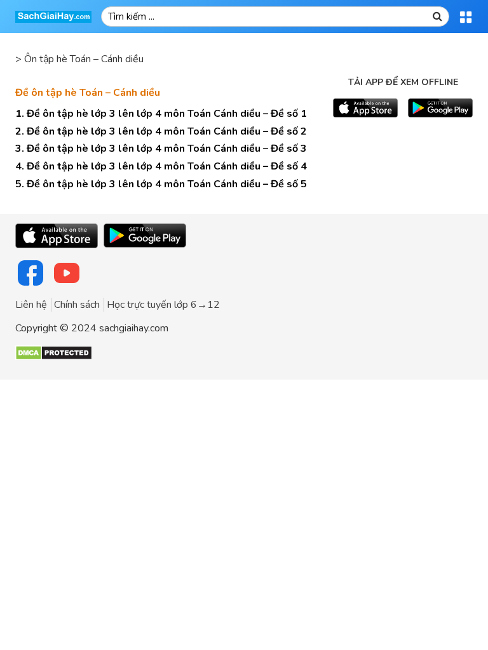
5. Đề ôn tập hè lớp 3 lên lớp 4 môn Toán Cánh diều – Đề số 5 (161, 184)
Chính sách (77, 305)
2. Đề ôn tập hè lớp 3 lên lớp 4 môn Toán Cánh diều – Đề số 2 (161, 131)
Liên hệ (31, 305)
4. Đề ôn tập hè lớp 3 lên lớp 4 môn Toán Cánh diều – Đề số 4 (161, 166)
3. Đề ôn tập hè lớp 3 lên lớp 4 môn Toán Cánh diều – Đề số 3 (161, 149)
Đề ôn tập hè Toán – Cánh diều (87, 93)
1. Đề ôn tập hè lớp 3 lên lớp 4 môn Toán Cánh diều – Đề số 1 (161, 114)
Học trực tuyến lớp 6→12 (163, 305)
